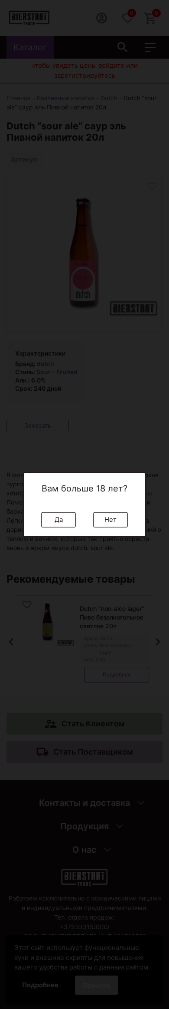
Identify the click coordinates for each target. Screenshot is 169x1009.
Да (59, 519)
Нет (110, 519)
